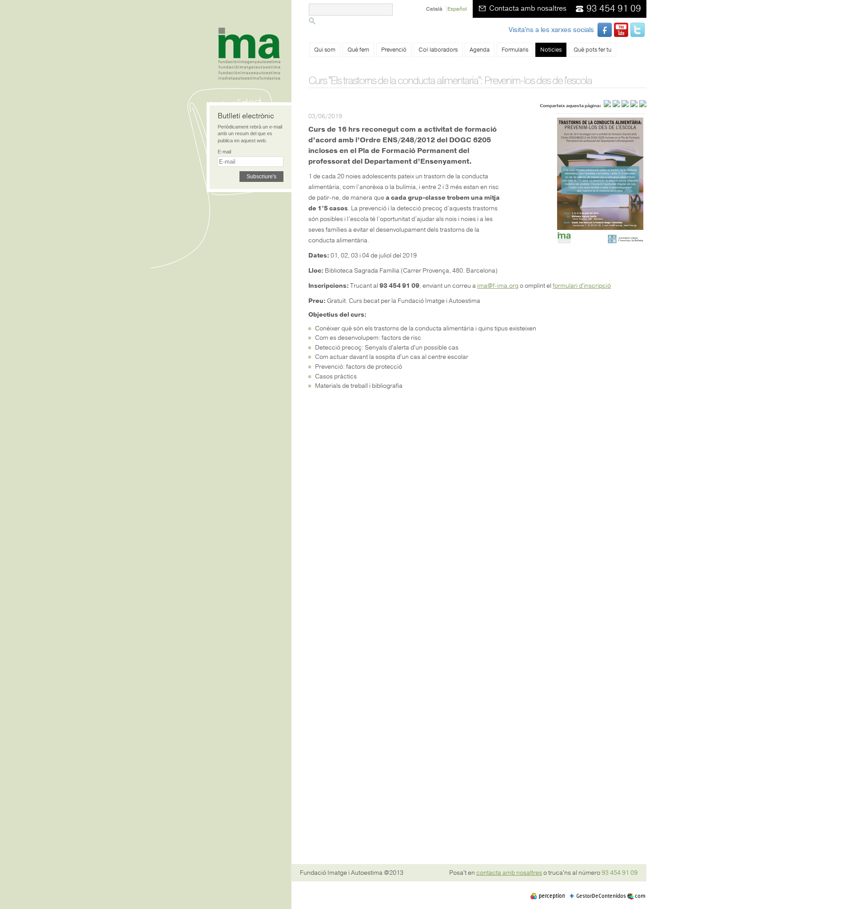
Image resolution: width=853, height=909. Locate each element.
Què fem (358, 49)
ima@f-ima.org (497, 286)
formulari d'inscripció (582, 286)
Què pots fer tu (592, 49)
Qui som (324, 49)
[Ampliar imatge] (600, 244)
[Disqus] (477, 507)
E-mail (224, 151)
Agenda (480, 49)
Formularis (515, 49)
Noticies (551, 49)
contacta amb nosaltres (509, 873)
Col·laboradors (438, 49)
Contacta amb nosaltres (527, 8)
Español (457, 8)
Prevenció (394, 49)
